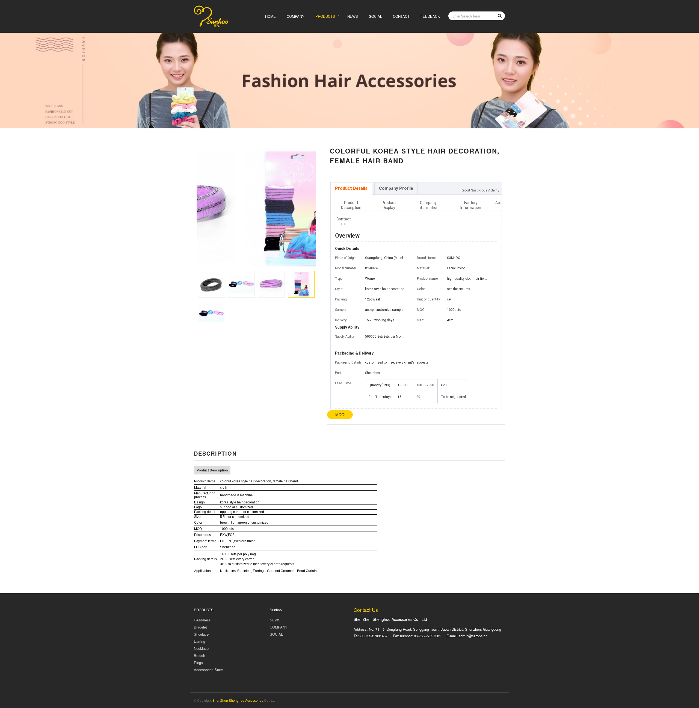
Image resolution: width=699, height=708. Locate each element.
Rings (198, 662)
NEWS (352, 16)
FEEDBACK (430, 16)
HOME (270, 16)
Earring (199, 641)
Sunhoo (276, 609)
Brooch (199, 655)
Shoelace (201, 634)
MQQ (340, 414)
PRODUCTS (325, 16)
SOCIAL (375, 16)
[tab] (351, 188)
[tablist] (416, 188)
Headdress (202, 620)
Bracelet (200, 627)
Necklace (201, 648)
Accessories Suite (208, 669)
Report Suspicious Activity (480, 190)
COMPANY (295, 16)
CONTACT (401, 16)
